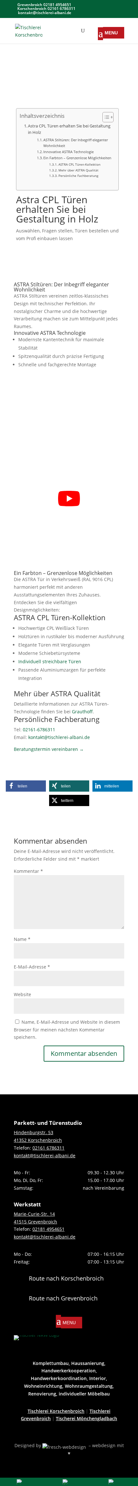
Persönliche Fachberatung (78, 175)
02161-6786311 (39, 729)
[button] (26, 786)
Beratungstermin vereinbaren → (49, 749)
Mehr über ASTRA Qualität (78, 170)
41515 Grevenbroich (35, 1222)
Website (22, 994)
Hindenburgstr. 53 (33, 1132)
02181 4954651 (48, 1229)
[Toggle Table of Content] (105, 117)
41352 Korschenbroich (38, 1140)
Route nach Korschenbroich (66, 1278)
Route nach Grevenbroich (63, 1298)
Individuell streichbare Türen (49, 661)
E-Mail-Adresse (32, 967)
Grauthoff (82, 711)
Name (22, 939)
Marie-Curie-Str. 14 (34, 1214)
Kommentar (28, 871)
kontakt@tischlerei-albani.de (59, 737)
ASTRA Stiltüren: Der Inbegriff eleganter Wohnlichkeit (75, 142)
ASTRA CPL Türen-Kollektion (79, 164)
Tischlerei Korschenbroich (56, 1411)
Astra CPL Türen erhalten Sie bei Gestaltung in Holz (69, 129)
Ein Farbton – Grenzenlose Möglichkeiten (77, 157)
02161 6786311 (48, 1148)
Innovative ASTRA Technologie (68, 151)
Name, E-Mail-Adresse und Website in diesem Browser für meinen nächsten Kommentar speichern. (67, 1029)
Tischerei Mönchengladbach (86, 1418)
